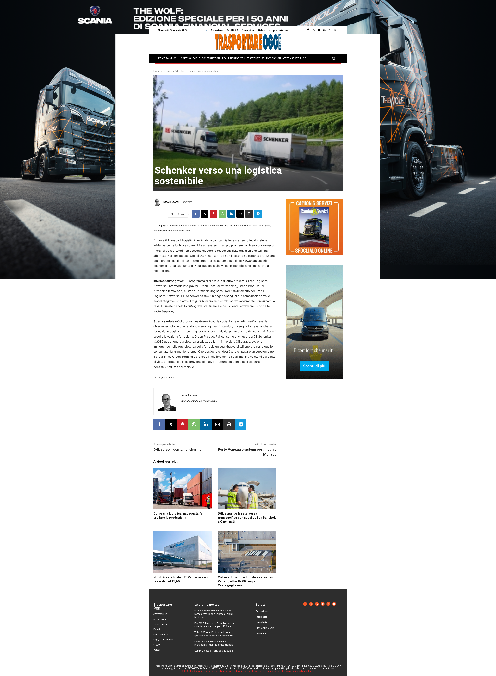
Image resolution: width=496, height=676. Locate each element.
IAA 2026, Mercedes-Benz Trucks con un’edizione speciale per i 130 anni (214, 625)
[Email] (240, 214)
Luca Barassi (171, 202)
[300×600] (314, 382)
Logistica (167, 71)
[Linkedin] (324, 30)
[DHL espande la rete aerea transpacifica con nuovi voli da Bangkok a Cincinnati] (247, 488)
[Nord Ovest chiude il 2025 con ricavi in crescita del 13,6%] (182, 552)
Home (156, 71)
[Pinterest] (213, 214)
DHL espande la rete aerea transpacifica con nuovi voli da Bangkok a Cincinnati (247, 518)
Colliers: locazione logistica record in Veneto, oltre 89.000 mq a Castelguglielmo (245, 581)
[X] (204, 214)
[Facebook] (308, 30)
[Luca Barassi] (157, 202)
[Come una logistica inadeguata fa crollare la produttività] (182, 488)
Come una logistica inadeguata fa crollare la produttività (177, 515)
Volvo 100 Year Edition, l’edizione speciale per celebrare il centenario (213, 634)
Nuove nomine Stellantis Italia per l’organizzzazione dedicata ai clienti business (213, 614)
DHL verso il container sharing (177, 449)
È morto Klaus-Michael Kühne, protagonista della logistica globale (213, 643)
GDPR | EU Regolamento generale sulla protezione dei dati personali (217, 670)
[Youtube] (319, 30)
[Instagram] (329, 30)
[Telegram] (258, 214)
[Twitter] (313, 30)
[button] (333, 58)
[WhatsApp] (222, 214)
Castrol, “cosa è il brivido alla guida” (214, 650)
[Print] (249, 214)
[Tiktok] (335, 30)
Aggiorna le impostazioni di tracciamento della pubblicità (284, 670)
